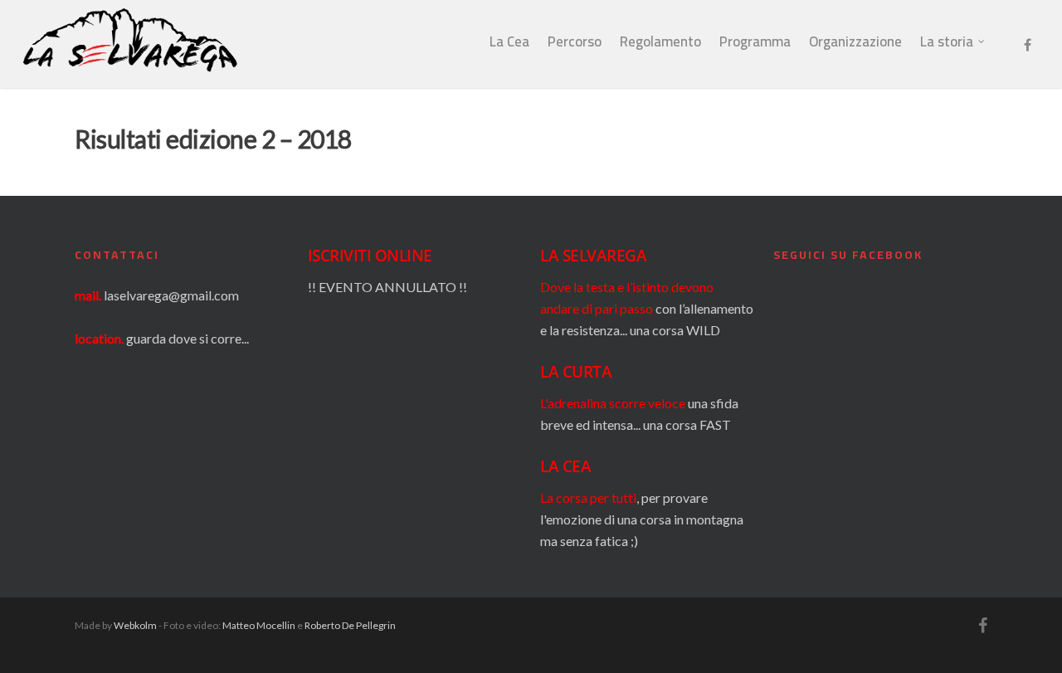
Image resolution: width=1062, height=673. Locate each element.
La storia (946, 41)
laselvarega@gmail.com (171, 295)
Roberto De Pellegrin (350, 625)
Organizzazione (855, 41)
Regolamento (660, 41)
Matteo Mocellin (258, 625)
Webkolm (135, 625)
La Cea (509, 41)
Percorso (575, 41)
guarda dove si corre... (187, 338)
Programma (755, 41)
